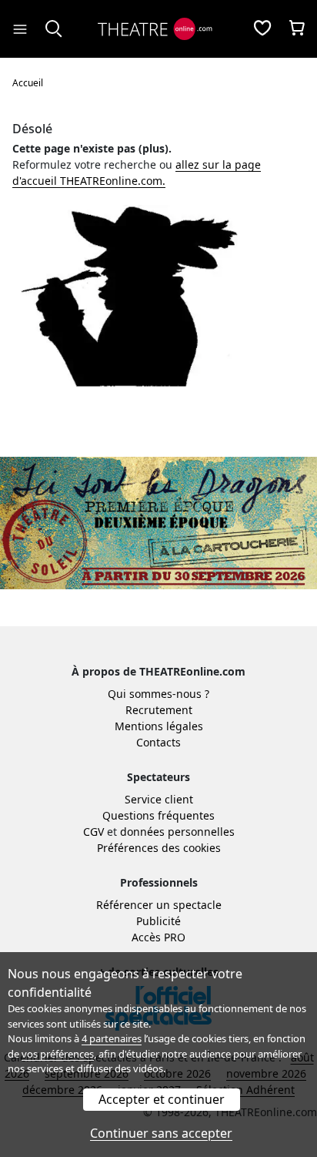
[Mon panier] (297, 29)
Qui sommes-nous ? (158, 693)
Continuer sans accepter (161, 1133)
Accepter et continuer (161, 1099)
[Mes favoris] (262, 29)
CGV (93, 831)
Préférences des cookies (159, 847)
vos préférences (58, 1054)
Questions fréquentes (158, 815)
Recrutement (158, 710)
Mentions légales (159, 726)
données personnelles (177, 831)
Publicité (158, 921)
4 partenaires (112, 1038)
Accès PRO (158, 937)
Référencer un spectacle (159, 904)
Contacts (158, 742)
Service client (159, 799)
